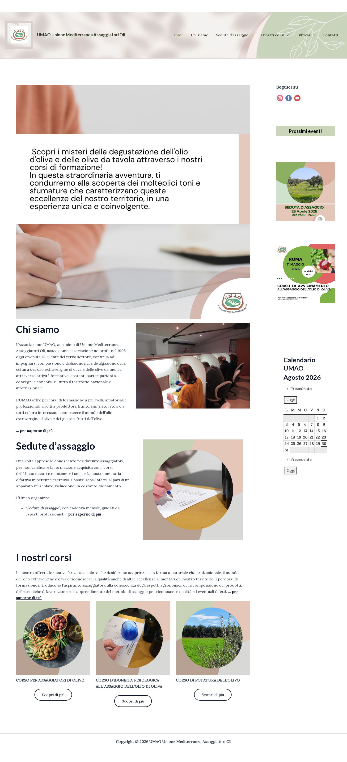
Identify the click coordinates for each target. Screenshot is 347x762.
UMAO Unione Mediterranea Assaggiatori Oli (81, 34)
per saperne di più (84, 514)
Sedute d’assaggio (232, 35)
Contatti (330, 35)
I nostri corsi (272, 35)
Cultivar (303, 35)
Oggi (291, 399)
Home (177, 35)
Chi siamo (199, 35)
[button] (251, 35)
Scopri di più (53, 694)
